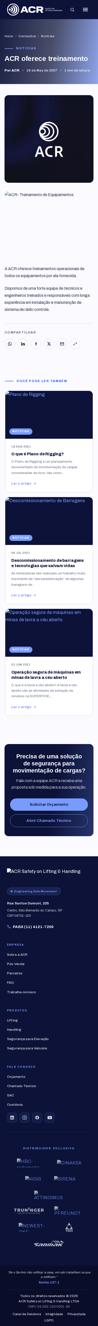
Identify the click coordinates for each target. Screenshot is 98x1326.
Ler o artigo (21, 483)
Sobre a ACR (17, 954)
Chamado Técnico (21, 1086)
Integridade (54, 1314)
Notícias (47, 36)
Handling (14, 1030)
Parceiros (14, 973)
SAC (10, 1095)
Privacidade (77, 1314)
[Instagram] (25, 1118)
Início (9, 36)
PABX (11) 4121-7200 (33, 927)
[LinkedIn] (23, 344)
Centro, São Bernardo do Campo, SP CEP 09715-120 (34, 909)
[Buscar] (72, 9)
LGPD (49, 1320)
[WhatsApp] (10, 344)
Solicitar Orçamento (49, 804)
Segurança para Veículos (27, 1048)
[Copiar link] (75, 344)
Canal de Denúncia (27, 1314)
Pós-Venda (15, 964)
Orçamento (16, 1077)
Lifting (12, 1020)
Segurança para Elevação (28, 1039)
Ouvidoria (15, 1105)
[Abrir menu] (85, 9)
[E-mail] (62, 344)
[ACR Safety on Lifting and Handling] (34, 10)
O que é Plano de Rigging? (37, 454)
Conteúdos (27, 36)
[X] (49, 344)
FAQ (10, 982)
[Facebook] (36, 344)
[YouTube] (50, 1118)
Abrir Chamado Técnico (48, 821)
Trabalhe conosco (21, 992)
